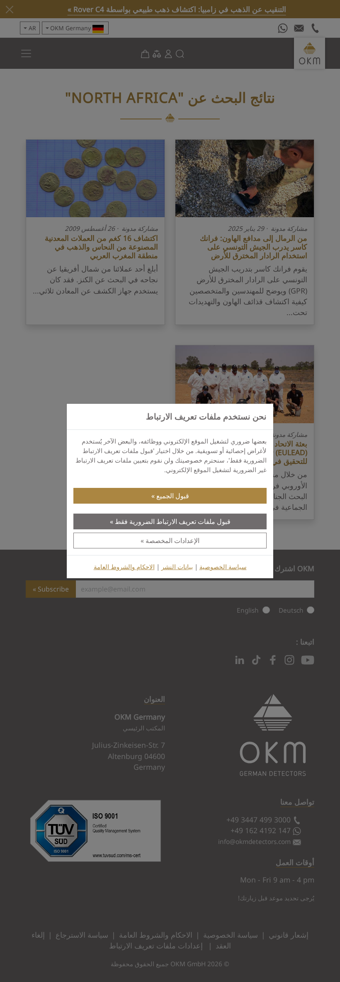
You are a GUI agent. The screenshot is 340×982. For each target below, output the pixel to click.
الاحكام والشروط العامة (124, 567)
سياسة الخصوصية (223, 567)
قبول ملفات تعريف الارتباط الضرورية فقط (173, 521)
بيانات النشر (177, 567)
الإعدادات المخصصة (172, 540)
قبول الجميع (172, 495)
